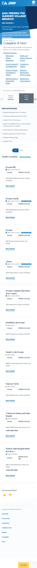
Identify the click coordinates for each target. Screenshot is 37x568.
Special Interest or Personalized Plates (12, 81)
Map (21, 150)
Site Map (4, 532)
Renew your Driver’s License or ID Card (26, 58)
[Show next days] (35, 99)
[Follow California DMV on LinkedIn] (33, 547)
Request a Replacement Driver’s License (25, 72)
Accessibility (5, 537)
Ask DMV (23, 565)
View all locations (25, 157)
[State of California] (4, 3)
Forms (3, 541)
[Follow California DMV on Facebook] (4, 547)
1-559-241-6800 (7, 29)
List (15, 150)
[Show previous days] (1, 99)
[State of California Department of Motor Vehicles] (12, 3)
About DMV (5, 514)
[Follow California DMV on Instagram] (26, 547)
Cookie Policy (5, 523)
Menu (33, 4)
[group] (10, 98)
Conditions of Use (7, 528)
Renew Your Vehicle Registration (10, 58)
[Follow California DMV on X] (11, 547)
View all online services (10, 53)
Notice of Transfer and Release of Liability (12, 72)
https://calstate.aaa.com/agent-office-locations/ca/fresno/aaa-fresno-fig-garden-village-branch (16, 35)
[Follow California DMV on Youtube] (18, 547)
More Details (10, 186)
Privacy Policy (6, 518)
